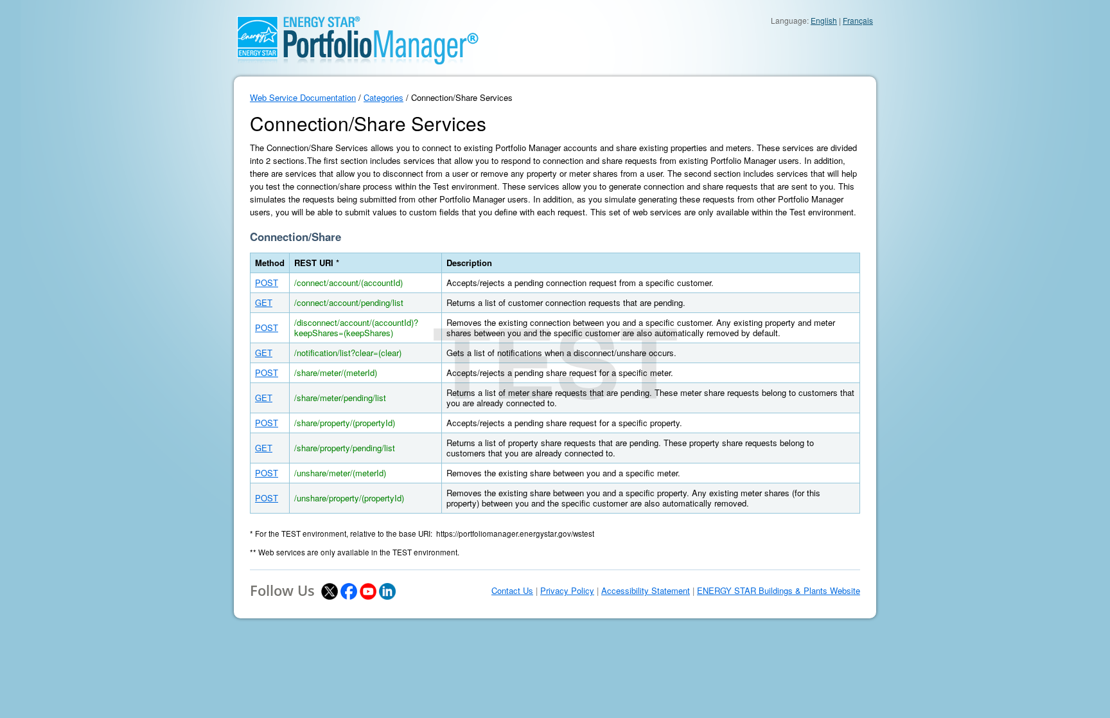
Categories (383, 97)
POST (266, 282)
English (824, 20)
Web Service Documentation (303, 97)
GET (263, 302)
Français (858, 20)
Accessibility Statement (645, 591)
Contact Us (512, 591)
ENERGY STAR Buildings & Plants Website (778, 591)
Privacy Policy (567, 591)
